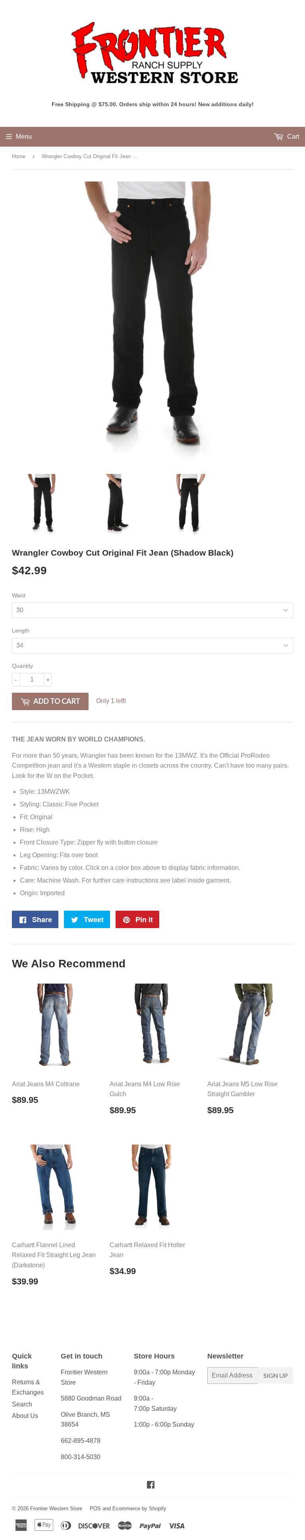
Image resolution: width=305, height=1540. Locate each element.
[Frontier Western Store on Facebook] (151, 1485)
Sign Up (275, 1375)
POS (95, 1508)
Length (20, 630)
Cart (292, 136)
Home (18, 156)
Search (22, 1404)
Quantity (22, 666)
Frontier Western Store (56, 1508)
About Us (25, 1415)
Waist (18, 595)
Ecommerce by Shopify (139, 1508)
